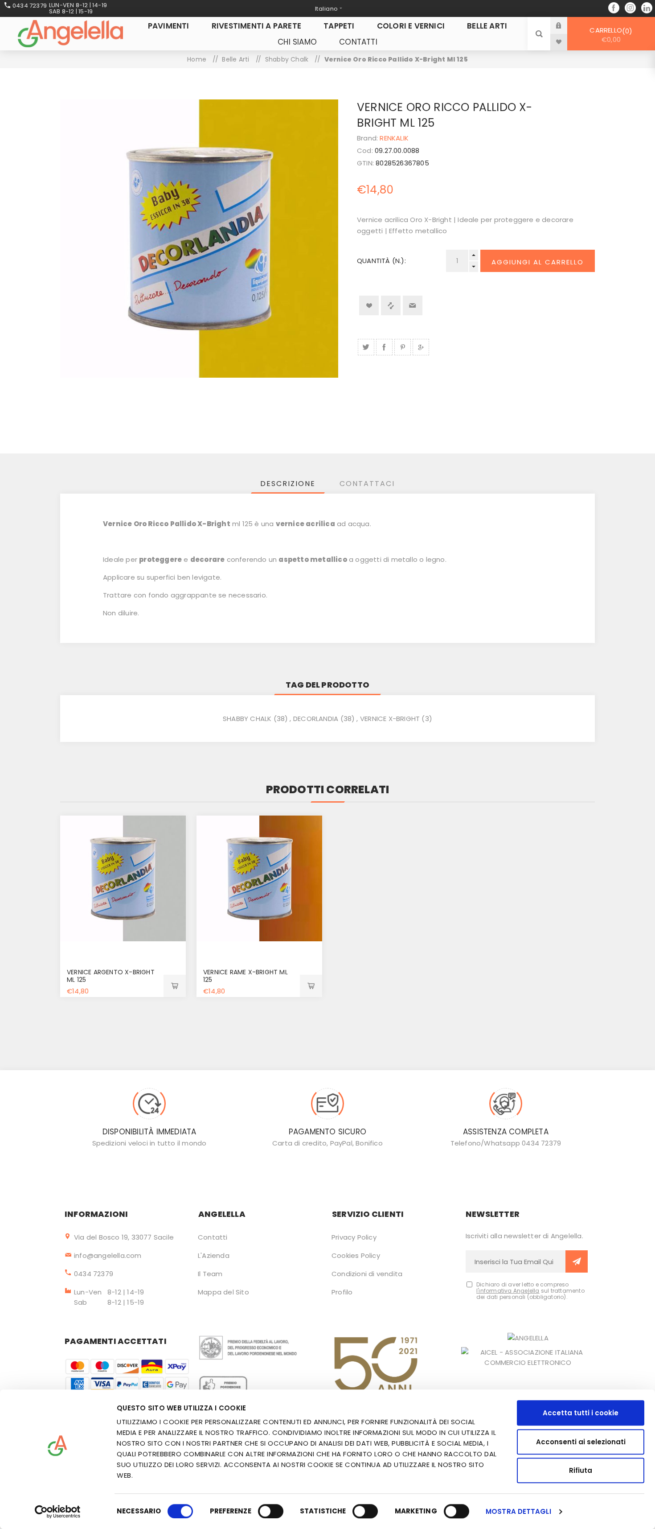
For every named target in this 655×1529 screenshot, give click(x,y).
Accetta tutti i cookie (580, 1413)
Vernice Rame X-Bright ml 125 (245, 976)
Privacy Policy (354, 1237)
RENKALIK (394, 138)
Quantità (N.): (381, 260)
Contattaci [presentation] (367, 483)
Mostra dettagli (518, 1511)
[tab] (287, 484)
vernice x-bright (390, 718)
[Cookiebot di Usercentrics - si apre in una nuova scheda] (58, 1511)
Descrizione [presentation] (287, 483)
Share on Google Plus (421, 347)
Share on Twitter (366, 347)
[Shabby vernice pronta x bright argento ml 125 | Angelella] (123, 878)
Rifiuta (580, 1470)
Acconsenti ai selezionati (581, 1442)
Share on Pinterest (402, 347)
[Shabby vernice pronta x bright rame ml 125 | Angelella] (259, 878)
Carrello (609, 34)
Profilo (342, 1292)
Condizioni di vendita (367, 1273)
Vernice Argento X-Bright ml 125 (111, 976)
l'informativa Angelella (508, 1290)
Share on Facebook (384, 347)
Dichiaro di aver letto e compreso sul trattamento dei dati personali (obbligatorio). (530, 1291)
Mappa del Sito (223, 1292)
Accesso (565, 25)
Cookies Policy (356, 1255)
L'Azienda (213, 1255)
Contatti (213, 1237)
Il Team (210, 1273)
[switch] (270, 1511)
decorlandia (315, 718)
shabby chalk (247, 718)
